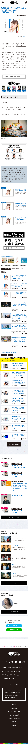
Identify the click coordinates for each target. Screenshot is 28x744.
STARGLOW (15, 555)
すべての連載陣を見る (14, 612)
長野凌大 (11, 172)
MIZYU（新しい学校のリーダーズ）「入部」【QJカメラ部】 (18, 435)
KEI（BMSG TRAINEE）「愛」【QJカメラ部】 (18, 511)
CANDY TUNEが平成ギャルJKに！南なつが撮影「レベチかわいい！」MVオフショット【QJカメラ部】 (18, 382)
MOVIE (19, 690)
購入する (4, 91)
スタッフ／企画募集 (14, 715)
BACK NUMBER (13, 695)
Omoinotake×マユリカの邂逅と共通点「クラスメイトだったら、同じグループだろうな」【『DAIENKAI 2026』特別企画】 (19, 340)
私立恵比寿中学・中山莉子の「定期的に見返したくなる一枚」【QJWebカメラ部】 (20, 204)
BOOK (18, 692)
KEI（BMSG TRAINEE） (18, 495)
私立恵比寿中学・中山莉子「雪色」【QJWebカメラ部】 (20, 218)
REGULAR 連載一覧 (10, 646)
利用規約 (14, 725)
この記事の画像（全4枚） (7, 256)
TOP (3, 646)
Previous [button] (2, 603)
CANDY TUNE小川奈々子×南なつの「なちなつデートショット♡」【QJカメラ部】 (18, 374)
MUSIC (14, 690)
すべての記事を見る (14, 444)
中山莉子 (25, 36)
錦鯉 (13, 564)
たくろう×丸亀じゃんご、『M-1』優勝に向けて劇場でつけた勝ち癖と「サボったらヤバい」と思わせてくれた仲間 (19, 316)
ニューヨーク (15, 546)
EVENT (12, 698)
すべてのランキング (14, 517)
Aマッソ (14, 537)
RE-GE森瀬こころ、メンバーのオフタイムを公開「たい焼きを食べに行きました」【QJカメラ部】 (18, 418)
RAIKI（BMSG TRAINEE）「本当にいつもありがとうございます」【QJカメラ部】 (18, 400)
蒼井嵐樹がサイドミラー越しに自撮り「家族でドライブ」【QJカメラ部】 (18, 409)
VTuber (7, 692)
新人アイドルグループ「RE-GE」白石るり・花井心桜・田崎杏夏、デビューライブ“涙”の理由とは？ (19, 327)
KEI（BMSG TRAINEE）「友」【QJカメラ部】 (18, 475)
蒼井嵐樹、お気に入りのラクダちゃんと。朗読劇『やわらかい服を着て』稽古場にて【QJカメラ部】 (18, 392)
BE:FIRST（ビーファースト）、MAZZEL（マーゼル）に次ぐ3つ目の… (19, 558)
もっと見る (14, 583)
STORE (7, 698)
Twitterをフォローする (15, 625)
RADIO (13, 692)
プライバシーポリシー (14, 718)
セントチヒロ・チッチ (15, 170)
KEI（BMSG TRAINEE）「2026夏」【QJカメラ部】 (18, 466)
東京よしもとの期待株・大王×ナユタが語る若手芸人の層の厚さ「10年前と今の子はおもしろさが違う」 (19, 305)
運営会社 (14, 722)
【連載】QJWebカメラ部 (6, 162)
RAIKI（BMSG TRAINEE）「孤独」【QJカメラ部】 (18, 364)
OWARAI (7, 690)
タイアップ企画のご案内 (14, 711)
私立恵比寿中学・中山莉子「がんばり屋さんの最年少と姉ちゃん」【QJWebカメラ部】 (20, 189)
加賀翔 (4, 168)
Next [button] (24, 603)
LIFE (6, 695)
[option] (4, 260)
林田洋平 (9, 175)
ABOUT (14, 704)
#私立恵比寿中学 (15, 268)
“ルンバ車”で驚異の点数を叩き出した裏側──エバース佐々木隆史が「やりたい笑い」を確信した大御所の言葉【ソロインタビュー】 (19, 487)
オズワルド (14, 573)
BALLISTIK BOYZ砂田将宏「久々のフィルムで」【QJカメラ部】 (18, 427)
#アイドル (22, 268)
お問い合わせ (14, 708)
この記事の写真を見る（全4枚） (13, 76)
